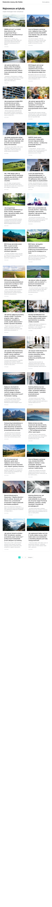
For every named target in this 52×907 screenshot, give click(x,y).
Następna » (30, 557)
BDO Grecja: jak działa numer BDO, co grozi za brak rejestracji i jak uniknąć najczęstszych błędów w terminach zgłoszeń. (13, 247)
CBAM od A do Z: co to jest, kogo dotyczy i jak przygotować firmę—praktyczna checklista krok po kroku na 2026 (13, 33)
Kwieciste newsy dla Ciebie (13, 2)
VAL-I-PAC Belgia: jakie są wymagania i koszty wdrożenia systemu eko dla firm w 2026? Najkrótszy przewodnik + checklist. (13, 177)
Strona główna (45, 2)
